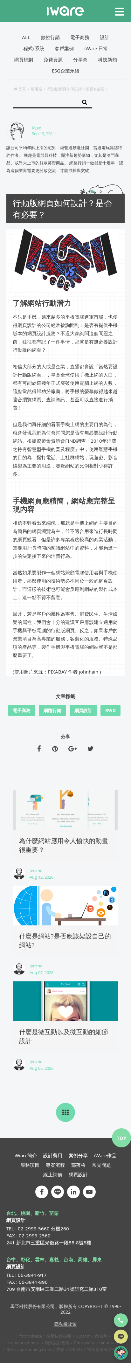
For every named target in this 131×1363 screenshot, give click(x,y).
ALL (26, 37)
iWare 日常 (96, 48)
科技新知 (107, 59)
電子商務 (79, 37)
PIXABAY (57, 671)
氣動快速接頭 (58, 1336)
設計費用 (52, 1155)
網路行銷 (52, 710)
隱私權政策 (65, 1324)
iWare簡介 (26, 1155)
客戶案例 (64, 48)
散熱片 (101, 1336)
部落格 (36, 89)
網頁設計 (83, 710)
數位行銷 (50, 37)
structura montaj (24, 1343)
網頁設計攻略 (57, 1343)
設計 (104, 37)
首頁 (22, 89)
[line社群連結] (57, 1192)
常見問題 (101, 1165)
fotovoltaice (30, 1336)
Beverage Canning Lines (29, 1349)
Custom (83, 1336)
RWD (110, 710)
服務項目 (29, 1165)
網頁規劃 (23, 59)
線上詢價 (52, 1174)
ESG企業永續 (65, 70)
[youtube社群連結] (89, 1192)
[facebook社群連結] (41, 1192)
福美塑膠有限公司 (103, 1349)
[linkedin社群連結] (73, 1192)
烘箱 (60, 1349)
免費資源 (53, 59)
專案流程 (55, 1165)
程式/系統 (33, 48)
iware (65, 11)
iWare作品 (105, 1155)
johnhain (88, 671)
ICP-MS (76, 1349)
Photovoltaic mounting (96, 1343)
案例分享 (78, 1155)
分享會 (80, 59)
